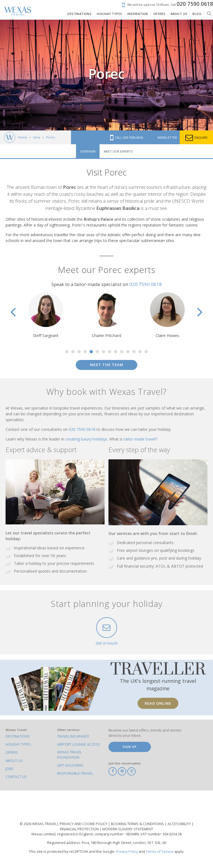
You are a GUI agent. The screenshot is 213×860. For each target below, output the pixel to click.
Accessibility (180, 824)
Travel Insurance (73, 736)
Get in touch (107, 643)
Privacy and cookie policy (84, 824)
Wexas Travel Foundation (69, 754)
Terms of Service (160, 851)
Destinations (18, 736)
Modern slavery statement (127, 829)
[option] (46, 315)
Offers (12, 752)
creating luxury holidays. (87, 439)
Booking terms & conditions (138, 824)
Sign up (130, 747)
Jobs (10, 768)
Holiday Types (18, 744)
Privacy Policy (127, 851)
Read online (158, 703)
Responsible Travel (75, 773)
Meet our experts (118, 151)
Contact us (16, 776)
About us (14, 760)
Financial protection (80, 829)
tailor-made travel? (140, 439)
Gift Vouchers (70, 765)
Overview (87, 151)
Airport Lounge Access (78, 744)
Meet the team (106, 364)
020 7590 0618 (145, 284)
